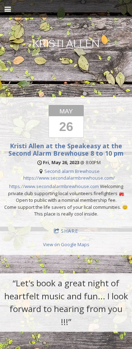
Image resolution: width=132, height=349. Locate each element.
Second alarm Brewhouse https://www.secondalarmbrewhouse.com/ (69, 174)
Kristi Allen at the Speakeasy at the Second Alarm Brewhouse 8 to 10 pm (66, 149)
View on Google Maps (66, 244)
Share (69, 231)
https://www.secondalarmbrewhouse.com (54, 186)
